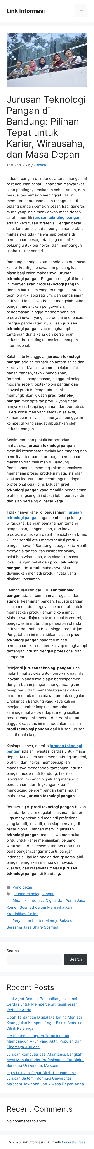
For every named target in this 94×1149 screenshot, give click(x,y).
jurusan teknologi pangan (56, 217)
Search (13, 951)
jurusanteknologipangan (33, 894)
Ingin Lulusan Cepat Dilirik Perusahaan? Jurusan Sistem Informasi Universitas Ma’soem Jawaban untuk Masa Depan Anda (45, 1078)
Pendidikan (22, 887)
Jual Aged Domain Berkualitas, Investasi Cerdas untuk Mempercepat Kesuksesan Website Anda (42, 1004)
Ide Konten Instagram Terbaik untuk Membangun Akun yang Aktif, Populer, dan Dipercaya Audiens (44, 1041)
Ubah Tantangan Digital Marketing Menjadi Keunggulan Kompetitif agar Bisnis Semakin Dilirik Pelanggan (44, 1023)
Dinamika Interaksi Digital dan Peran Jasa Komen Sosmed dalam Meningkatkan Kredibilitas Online (46, 907)
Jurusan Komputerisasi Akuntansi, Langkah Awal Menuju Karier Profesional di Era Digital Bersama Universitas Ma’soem (45, 1060)
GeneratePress (73, 1142)
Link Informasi (26, 11)
